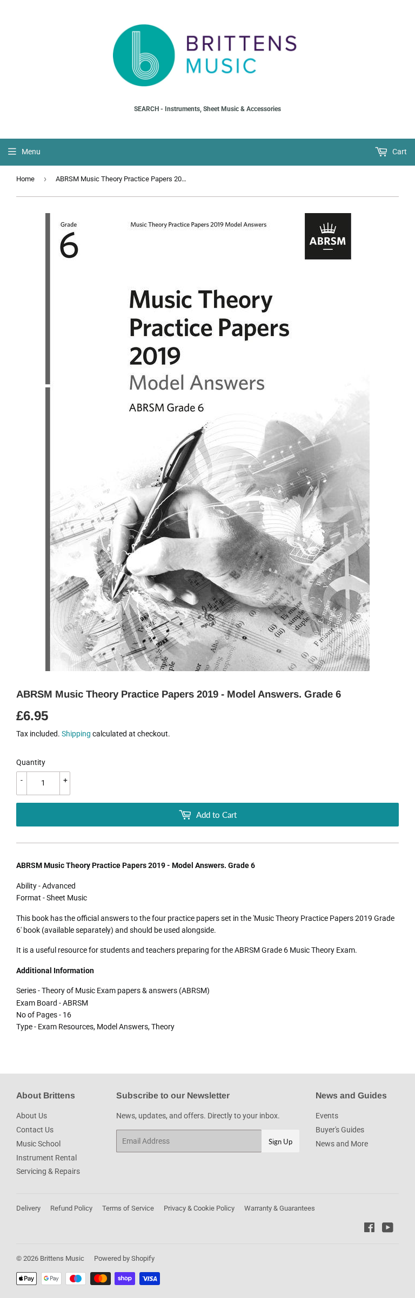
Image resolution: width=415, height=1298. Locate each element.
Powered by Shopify (124, 1258)
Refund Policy (71, 1208)
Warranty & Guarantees (279, 1208)
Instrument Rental (46, 1157)
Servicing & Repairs (48, 1171)
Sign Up (280, 1141)
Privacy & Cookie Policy (199, 1208)
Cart (399, 151)
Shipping (76, 733)
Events (327, 1115)
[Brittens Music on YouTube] (387, 1229)
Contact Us (34, 1129)
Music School (38, 1143)
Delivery (28, 1208)
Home (25, 179)
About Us (31, 1115)
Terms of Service (128, 1208)
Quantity (30, 762)
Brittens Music (62, 1258)
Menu (31, 151)
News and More (342, 1143)
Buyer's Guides (340, 1129)
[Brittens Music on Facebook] (369, 1229)
